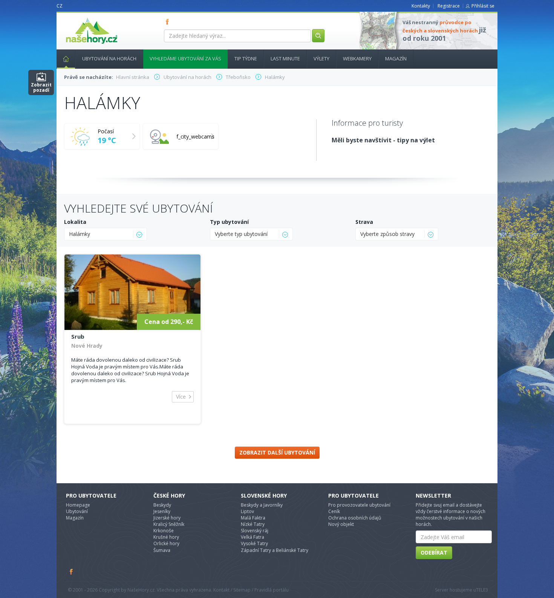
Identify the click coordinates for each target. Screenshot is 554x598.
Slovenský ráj (254, 530)
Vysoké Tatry (254, 543)
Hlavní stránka (66, 59)
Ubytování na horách (109, 58)
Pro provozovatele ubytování (359, 505)
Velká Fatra (252, 537)
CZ (60, 6)
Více (181, 396)
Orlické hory (166, 543)
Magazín (396, 58)
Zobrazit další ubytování (277, 452)
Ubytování (77, 511)
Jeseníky (161, 511)
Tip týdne (245, 58)
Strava (364, 221)
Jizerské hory (167, 518)
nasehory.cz (78, 17)
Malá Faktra (253, 518)
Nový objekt (341, 524)
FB (169, 21)
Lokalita (75, 221)
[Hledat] (318, 35)
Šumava (161, 550)
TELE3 (482, 590)
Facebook (71, 572)
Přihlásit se (482, 6)
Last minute (285, 58)
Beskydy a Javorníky (262, 505)
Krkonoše (163, 530)
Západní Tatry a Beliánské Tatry (274, 550)
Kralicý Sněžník (168, 524)
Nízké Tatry (253, 524)
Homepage (78, 505)
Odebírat (434, 552)
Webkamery (357, 58)
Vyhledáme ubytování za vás (185, 58)
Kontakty (421, 6)
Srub (77, 336)
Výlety (321, 58)
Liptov (247, 511)
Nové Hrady (87, 345)
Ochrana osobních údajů (354, 518)
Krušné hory (166, 537)
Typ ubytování (229, 221)
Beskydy (162, 505)
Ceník (334, 511)
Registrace (449, 6)
